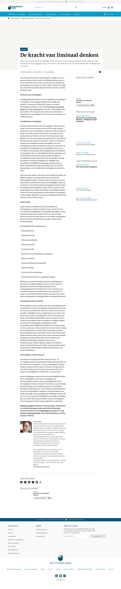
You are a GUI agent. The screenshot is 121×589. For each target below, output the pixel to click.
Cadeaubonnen (40, 536)
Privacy (50, 569)
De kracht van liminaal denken (43, 18)
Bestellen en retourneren (15, 540)
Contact (10, 533)
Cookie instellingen (68, 569)
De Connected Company (83, 190)
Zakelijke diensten (41, 529)
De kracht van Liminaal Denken (86, 154)
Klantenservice (13, 526)
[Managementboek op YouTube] (60, 576)
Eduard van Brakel (27, 406)
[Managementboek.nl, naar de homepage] (15, 9)
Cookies (58, 569)
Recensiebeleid (12, 550)
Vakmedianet (45, 411)
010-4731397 (109, 14)
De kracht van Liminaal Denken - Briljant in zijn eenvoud (86, 119)
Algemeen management (27, 18)
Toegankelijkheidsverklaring (84, 569)
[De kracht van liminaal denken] (82, 88)
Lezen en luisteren (13, 543)
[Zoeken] (76, 7)
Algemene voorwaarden (30, 569)
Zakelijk (38, 526)
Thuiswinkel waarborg (15, 569)
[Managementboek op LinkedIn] (56, 576)
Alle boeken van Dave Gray (41, 466)
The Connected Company (86, 167)
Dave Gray (37, 109)
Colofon (43, 569)
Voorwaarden (12, 536)
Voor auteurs (12, 546)
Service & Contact (100, 569)
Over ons (10, 529)
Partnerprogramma (14, 553)
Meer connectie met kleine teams (86, 200)
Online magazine (16, 18)
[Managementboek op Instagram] (64, 576)
